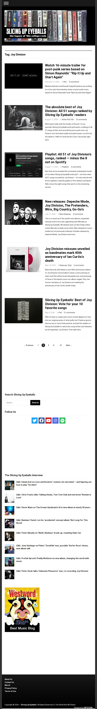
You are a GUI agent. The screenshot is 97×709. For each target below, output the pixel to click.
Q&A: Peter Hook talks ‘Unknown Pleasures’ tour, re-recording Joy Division (52, 571)
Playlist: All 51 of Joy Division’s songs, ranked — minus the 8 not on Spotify (68, 158)
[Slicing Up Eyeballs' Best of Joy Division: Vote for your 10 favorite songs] (24, 311)
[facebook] (42, 421)
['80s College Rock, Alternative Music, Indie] (45, 26)
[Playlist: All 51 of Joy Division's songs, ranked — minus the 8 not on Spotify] (24, 165)
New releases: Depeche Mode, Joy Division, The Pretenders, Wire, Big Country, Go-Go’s (67, 205)
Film (65, 82)
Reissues (63, 265)
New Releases (65, 214)
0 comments (74, 82)
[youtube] (48, 421)
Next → (69, 345)
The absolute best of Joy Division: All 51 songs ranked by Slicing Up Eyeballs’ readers (68, 111)
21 (61, 345)
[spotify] (62, 421)
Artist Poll (66, 119)
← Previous (28, 345)
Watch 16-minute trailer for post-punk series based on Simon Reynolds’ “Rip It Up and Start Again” (68, 71)
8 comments (78, 214)
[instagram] (55, 421)
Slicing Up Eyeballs (29, 705)
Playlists (65, 167)
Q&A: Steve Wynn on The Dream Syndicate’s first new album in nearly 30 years (53, 507)
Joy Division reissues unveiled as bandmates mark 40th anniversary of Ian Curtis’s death (67, 255)
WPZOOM (88, 708)
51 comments (69, 313)
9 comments (79, 265)
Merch (7, 685)
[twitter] (35, 421)
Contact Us (9, 682)
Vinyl (69, 265)
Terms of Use (10, 691)
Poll (72, 119)
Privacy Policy (11, 688)
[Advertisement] (48, 367)
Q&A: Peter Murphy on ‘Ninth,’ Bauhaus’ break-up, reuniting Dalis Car (48, 533)
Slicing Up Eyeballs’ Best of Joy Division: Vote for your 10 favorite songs (68, 304)
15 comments (81, 119)
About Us (8, 679)
